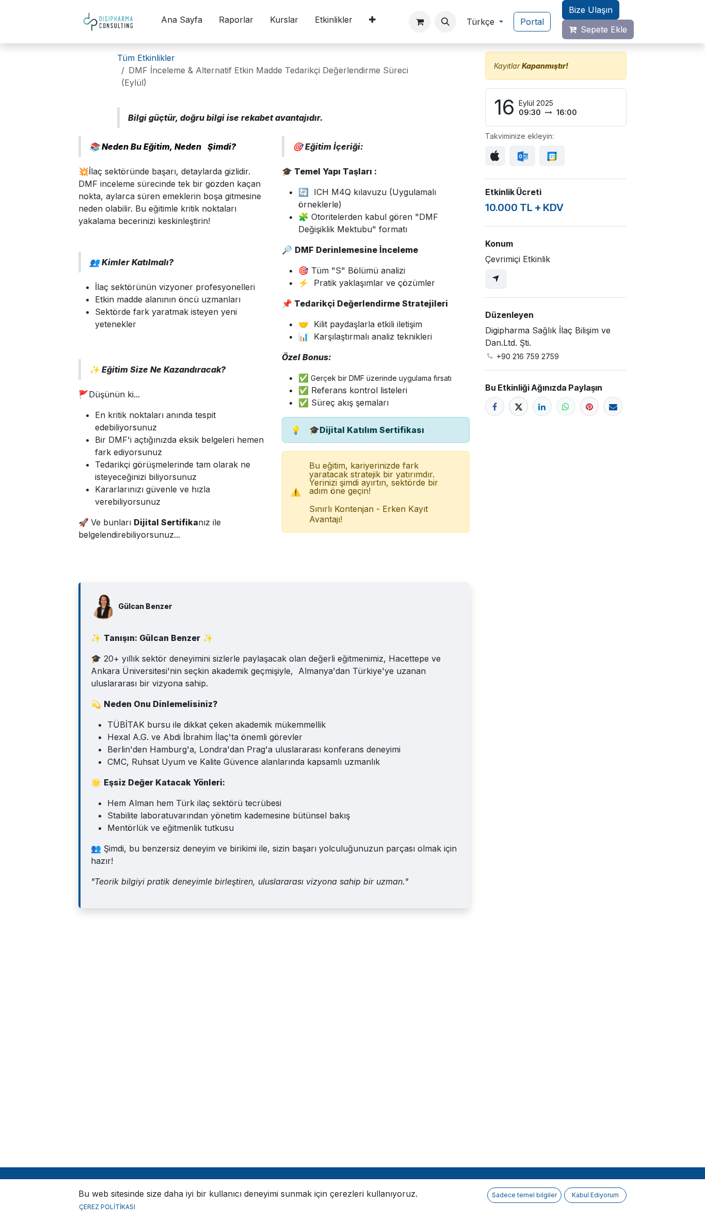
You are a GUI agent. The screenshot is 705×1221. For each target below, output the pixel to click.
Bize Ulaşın (591, 10)
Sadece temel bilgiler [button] (524, 1195)
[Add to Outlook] (522, 156)
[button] (445, 22)
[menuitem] (181, 21)
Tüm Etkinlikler (146, 58)
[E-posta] (612, 406)
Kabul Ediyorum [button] (595, 1195)
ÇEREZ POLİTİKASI (107, 1207)
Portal (532, 22)
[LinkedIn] (542, 406)
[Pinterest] (589, 406)
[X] (518, 406)
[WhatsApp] (565, 406)
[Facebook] (494, 406)
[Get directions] (496, 279)
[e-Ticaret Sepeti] (419, 22)
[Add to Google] (552, 156)
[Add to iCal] (495, 156)
